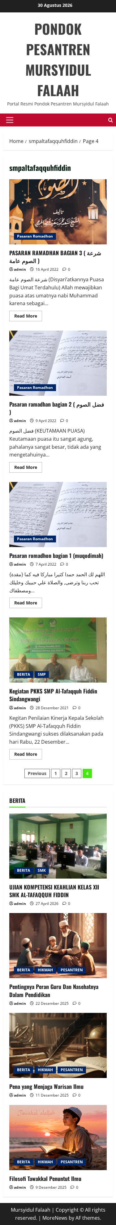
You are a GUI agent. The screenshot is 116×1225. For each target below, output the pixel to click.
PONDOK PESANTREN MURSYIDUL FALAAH (58, 59)
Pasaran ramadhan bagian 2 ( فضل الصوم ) (58, 363)
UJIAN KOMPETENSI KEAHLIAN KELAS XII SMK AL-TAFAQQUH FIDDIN (54, 891)
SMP (42, 674)
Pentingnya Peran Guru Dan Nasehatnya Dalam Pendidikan (53, 990)
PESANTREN (72, 970)
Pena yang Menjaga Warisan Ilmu (46, 1086)
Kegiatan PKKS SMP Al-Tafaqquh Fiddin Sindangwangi (58, 650)
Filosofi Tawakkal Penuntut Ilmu (45, 1178)
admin (20, 269)
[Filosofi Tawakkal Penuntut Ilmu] (58, 1137)
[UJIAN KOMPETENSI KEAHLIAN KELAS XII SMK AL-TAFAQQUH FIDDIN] (58, 846)
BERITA (23, 674)
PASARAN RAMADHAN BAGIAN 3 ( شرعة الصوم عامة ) (58, 211)
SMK (42, 870)
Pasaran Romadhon (35, 236)
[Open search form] (110, 120)
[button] (9, 120)
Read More (28, 317)
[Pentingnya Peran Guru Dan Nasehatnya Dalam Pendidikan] (58, 945)
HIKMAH (45, 970)
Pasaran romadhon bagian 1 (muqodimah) (58, 514)
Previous (37, 773)
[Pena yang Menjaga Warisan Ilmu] (58, 1045)
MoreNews (54, 1217)
